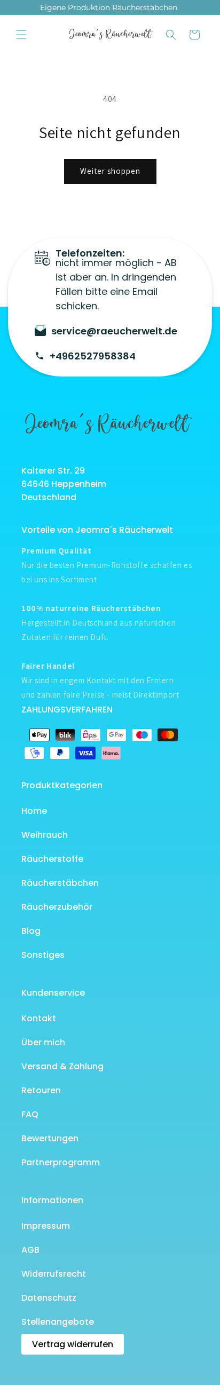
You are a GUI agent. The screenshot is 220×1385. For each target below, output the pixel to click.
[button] (21, 34)
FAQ (29, 1114)
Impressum (45, 1226)
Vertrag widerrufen (72, 1344)
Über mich (43, 1042)
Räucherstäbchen (60, 883)
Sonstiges (43, 955)
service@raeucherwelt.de (114, 331)
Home (34, 811)
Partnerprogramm (60, 1162)
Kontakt (38, 1018)
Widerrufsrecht (53, 1274)
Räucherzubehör (56, 907)
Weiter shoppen (110, 171)
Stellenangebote (57, 1322)
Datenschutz (48, 1298)
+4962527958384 (93, 356)
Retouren (41, 1090)
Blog (31, 931)
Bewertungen (49, 1138)
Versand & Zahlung (62, 1066)
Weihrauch (44, 835)
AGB (30, 1250)
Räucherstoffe (52, 859)
